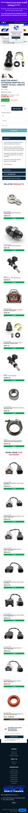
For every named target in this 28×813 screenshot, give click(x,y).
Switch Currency (15, 37)
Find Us (14, 763)
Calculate (14, 130)
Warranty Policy (14, 781)
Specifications (7, 170)
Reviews (6, 174)
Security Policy (14, 775)
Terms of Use (14, 770)
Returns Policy (14, 779)
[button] (25, 109)
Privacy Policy (13, 740)
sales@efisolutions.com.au (10, 794)
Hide (16, 39)
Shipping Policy (14, 777)
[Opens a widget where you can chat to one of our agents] (22, 810)
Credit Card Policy (14, 771)
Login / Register (23, 22)
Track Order (14, 753)
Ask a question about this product (12, 178)
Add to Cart (17, 108)
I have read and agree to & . (12, 740)
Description (6, 138)
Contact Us (14, 762)
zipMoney (14, 783)
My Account (14, 752)
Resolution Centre (14, 755)
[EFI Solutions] (7, 30)
